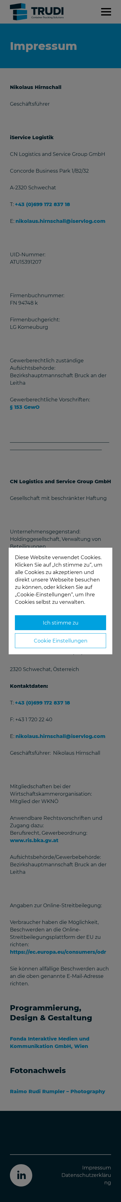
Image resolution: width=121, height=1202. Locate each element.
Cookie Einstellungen (60, 641)
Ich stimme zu (60, 623)
